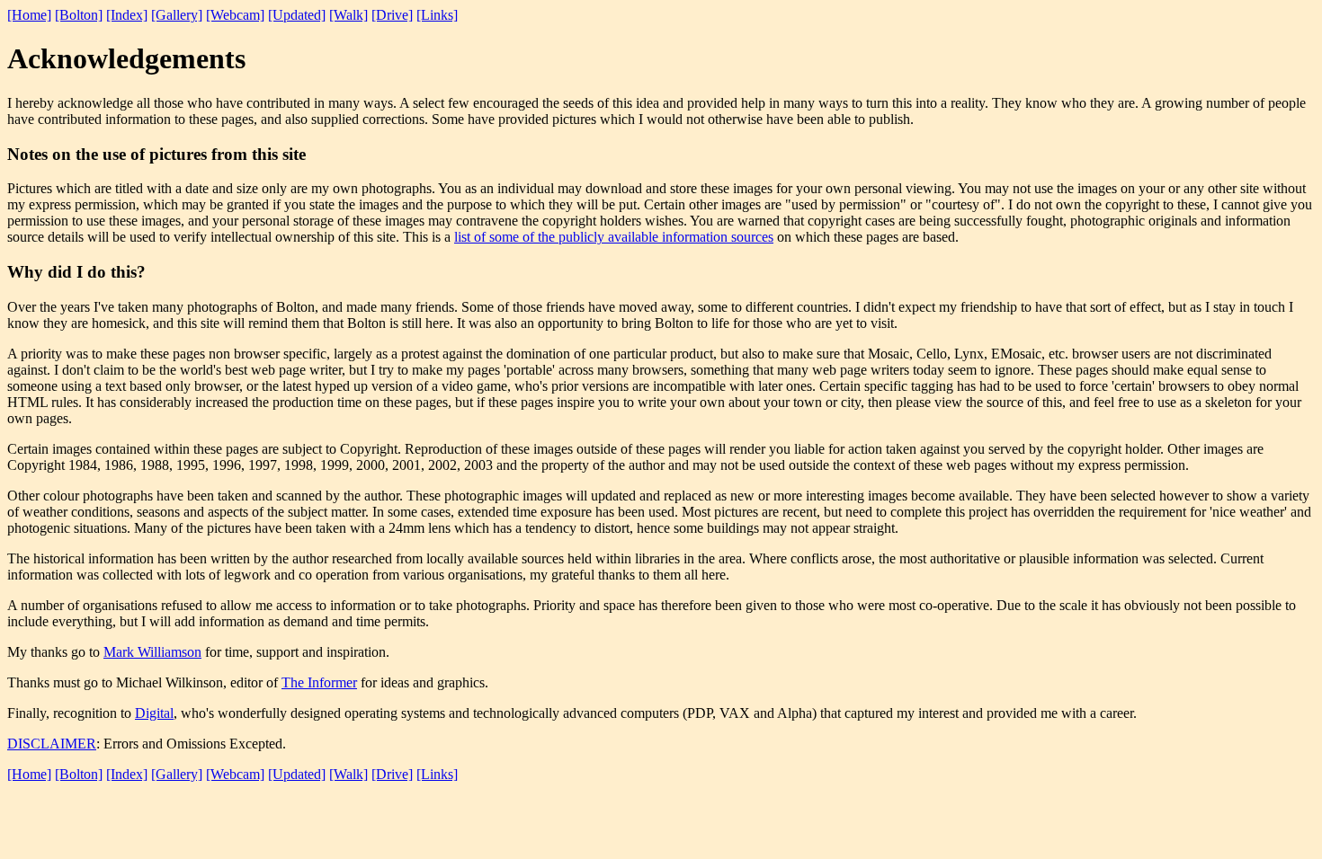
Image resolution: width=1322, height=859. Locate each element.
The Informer (319, 682)
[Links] (437, 14)
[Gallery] (176, 14)
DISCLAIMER (51, 743)
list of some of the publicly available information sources (613, 236)
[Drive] (392, 14)
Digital (154, 713)
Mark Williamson (152, 652)
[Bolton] (79, 14)
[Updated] (297, 14)
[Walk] (348, 14)
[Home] (29, 14)
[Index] (126, 14)
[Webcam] (235, 14)
